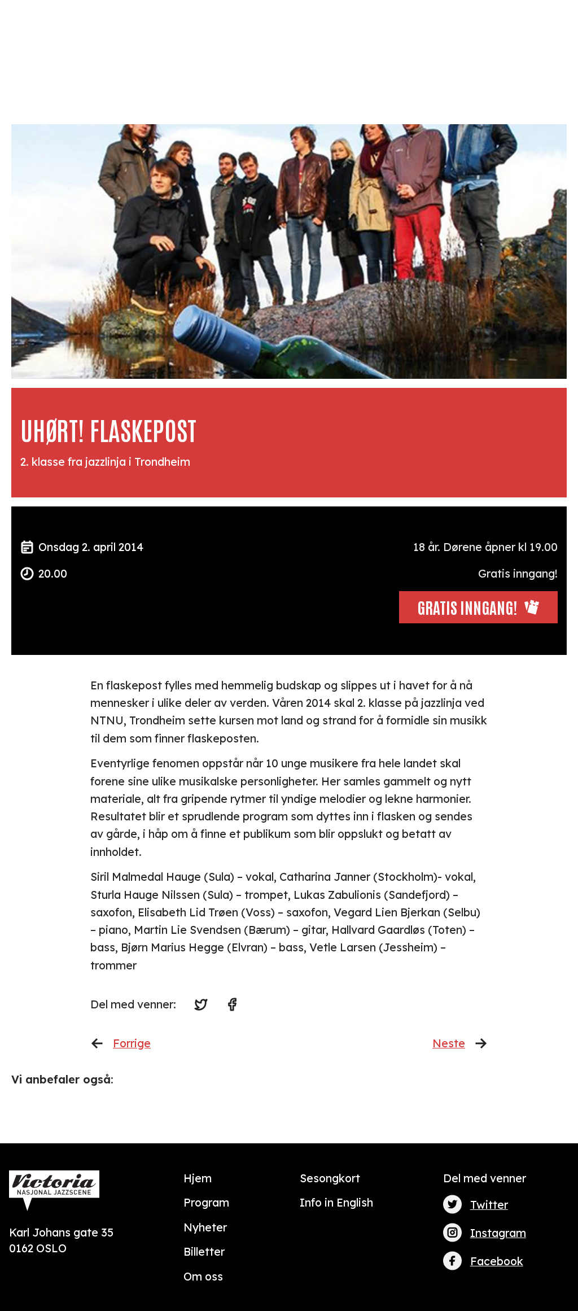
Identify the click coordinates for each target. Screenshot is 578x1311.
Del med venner (484, 1178)
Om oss (203, 1276)
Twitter (489, 1205)
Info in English (336, 1202)
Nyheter (205, 1227)
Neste (448, 1043)
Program (206, 1202)
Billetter (204, 1251)
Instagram (498, 1233)
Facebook (496, 1261)
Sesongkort (330, 1178)
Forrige (132, 1043)
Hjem (197, 1178)
